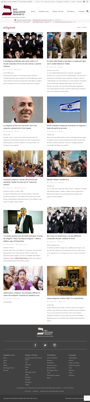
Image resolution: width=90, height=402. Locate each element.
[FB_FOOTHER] (35, 345)
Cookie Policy (35, 391)
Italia (4, 363)
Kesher (49, 378)
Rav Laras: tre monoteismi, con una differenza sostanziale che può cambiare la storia (64, 237)
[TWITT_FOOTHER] (45, 345)
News (70, 368)
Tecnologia (18, 69)
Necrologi (71, 375)
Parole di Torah (51, 368)
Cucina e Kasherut (52, 358)
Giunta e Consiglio (74, 363)
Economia (28, 364)
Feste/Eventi (50, 363)
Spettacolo (28, 377)
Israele (61, 67)
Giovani (18, 298)
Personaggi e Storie (22, 244)
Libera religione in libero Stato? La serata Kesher (65, 298)
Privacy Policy (28, 391)
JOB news (71, 370)
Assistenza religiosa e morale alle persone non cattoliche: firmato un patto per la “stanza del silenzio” (20, 182)
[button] (87, 11)
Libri (17, 131)
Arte (26, 362)
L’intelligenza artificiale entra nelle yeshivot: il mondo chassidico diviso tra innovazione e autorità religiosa (22, 63)
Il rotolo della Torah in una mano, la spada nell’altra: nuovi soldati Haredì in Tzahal (66, 62)
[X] (87, 1)
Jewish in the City (52, 365)
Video (48, 373)
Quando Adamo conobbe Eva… (59, 179)
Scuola (71, 373)
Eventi (62, 182)
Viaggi (27, 384)
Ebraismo (63, 301)
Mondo (5, 365)
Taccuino (5, 370)
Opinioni (62, 241)
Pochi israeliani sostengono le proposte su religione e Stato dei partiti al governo (67, 126)
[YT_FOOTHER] (55, 345)
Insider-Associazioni (21, 188)
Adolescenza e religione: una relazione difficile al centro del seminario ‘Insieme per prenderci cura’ (21, 293)
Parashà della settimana (53, 375)
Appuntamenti (73, 358)
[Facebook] (84, 1)
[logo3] (13, 11)
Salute (26, 374)
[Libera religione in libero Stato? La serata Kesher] (67, 281)
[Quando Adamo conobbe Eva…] (67, 163)
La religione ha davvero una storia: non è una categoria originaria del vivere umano (20, 126)
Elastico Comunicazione (81, 398)
